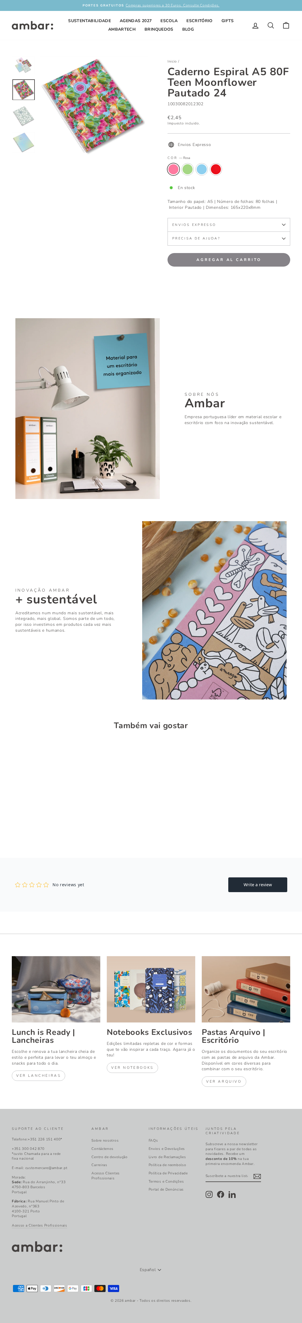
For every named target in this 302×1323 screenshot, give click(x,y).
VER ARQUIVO (224, 1081)
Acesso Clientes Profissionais (105, 1176)
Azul (202, 169)
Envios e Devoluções (167, 1148)
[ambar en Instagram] (209, 1194)
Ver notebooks (132, 1067)
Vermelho (216, 169)
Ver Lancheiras (38, 1075)
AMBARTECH (122, 29)
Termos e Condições (166, 1181)
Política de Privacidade (168, 1173)
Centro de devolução (109, 1157)
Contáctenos (102, 1148)
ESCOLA (169, 21)
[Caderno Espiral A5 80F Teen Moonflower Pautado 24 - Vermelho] (39, 823)
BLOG (188, 29)
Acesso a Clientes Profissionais (39, 1225)
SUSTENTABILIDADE (89, 21)
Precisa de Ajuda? (196, 238)
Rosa (173, 169)
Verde (187, 169)
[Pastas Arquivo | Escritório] (246, 989)
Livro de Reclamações (167, 1157)
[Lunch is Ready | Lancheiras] (56, 989)
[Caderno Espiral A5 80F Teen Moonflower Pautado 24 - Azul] (32, 823)
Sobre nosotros (105, 1140)
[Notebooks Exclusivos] (151, 989)
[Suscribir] (257, 1176)
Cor (179, 158)
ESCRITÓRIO (199, 21)
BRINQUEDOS (159, 29)
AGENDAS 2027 (136, 21)
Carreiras (99, 1165)
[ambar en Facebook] (220, 1194)
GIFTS (227, 21)
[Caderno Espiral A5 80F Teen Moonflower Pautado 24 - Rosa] (16, 823)
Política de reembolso (167, 1165)
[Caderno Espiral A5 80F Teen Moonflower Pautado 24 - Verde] (24, 823)
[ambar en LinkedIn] (232, 1194)
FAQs (153, 1140)
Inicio (172, 61)
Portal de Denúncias (166, 1189)
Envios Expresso (194, 225)
